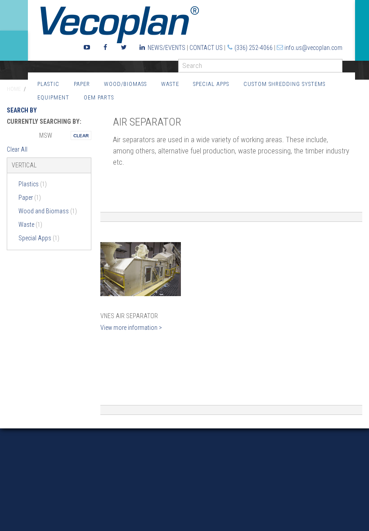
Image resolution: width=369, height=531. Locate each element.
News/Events (166, 47)
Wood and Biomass (47, 211)
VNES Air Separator (129, 316)
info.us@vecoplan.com (313, 47)
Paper (82, 84)
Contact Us (206, 47)
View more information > (131, 327)
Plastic (48, 84)
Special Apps (211, 84)
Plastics (32, 184)
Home (14, 89)
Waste (170, 84)
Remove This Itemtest (81, 135)
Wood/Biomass (125, 84)
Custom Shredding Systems (284, 84)
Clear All (17, 149)
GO (338, 67)
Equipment (53, 97)
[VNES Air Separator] (140, 269)
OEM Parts (99, 97)
